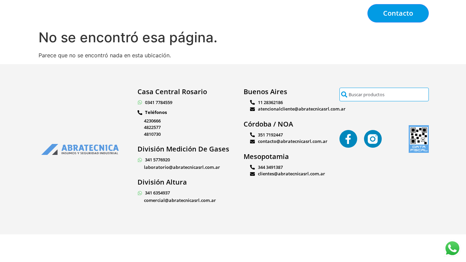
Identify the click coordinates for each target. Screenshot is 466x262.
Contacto (348, 13)
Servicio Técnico (216, 13)
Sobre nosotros (267, 13)
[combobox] (384, 94)
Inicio (142, 13)
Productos (172, 13)
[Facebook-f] (348, 139)
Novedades (311, 13)
